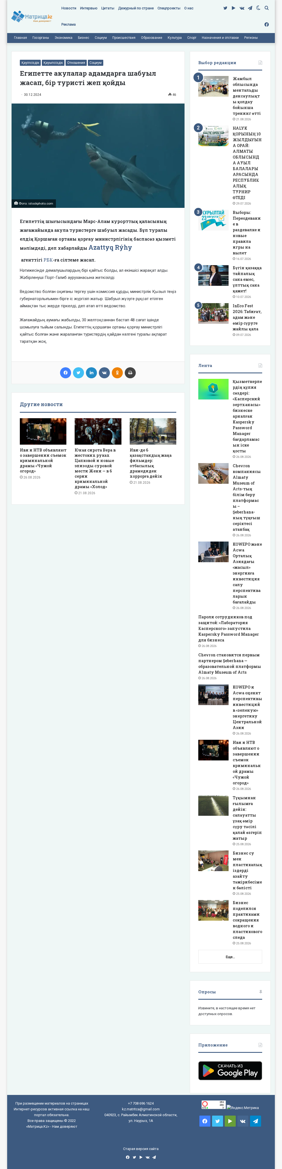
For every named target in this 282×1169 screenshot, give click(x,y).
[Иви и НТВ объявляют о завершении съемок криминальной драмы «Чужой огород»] (43, 431)
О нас (188, 8)
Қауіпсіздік (30, 63)
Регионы (251, 38)
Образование (151, 38)
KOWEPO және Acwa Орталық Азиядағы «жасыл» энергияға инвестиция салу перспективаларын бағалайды (247, 573)
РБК (48, 260)
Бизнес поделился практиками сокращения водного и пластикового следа (247, 920)
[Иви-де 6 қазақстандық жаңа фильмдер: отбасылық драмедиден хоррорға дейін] (153, 431)
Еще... (230, 957)
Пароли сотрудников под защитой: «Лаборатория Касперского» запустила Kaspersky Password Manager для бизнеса (228, 628)
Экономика (63, 38)
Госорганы (40, 38)
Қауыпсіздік (53, 63)
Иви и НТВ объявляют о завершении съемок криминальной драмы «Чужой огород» (43, 460)
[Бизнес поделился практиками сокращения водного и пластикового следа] (213, 910)
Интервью (88, 8)
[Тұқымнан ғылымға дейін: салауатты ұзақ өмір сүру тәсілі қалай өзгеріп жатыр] (213, 805)
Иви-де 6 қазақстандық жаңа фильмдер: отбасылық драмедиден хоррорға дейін (151, 463)
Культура (175, 38)
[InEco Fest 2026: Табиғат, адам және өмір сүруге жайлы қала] (213, 313)
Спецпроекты (169, 8)
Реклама (68, 24)
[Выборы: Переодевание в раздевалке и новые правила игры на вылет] (213, 220)
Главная (20, 38)
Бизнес (83, 38)
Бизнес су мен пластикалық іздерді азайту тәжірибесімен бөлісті (247, 870)
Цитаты (107, 8)
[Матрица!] (31, 16)
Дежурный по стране (136, 8)
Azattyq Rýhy (110, 247)
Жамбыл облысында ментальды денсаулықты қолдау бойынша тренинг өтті (247, 96)
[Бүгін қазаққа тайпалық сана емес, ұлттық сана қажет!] (213, 275)
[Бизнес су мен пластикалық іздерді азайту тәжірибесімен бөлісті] (213, 860)
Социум (101, 38)
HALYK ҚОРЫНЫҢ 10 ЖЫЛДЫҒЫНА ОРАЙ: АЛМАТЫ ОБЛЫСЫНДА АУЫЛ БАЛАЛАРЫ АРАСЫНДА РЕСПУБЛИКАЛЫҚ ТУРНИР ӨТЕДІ (247, 163)
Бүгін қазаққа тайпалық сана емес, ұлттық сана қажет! (247, 279)
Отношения (76, 63)
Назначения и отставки (220, 38)
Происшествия (123, 38)
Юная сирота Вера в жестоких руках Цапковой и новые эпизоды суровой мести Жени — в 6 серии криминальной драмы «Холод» (95, 468)
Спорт (191, 38)
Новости (68, 8)
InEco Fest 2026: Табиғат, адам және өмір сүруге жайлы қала (247, 317)
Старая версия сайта (141, 1149)
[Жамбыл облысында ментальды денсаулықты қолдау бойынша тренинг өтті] (213, 86)
